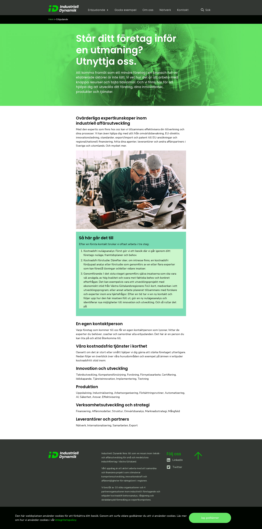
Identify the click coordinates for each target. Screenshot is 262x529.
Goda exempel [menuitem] (125, 10)
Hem (51, 19)
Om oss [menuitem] (148, 10)
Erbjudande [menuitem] (96, 10)
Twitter (177, 467)
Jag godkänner (210, 518)
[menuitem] (205, 9)
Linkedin (177, 460)
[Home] (63, 9)
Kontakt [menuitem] (183, 10)
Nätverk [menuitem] (165, 10)
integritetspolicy (65, 520)
